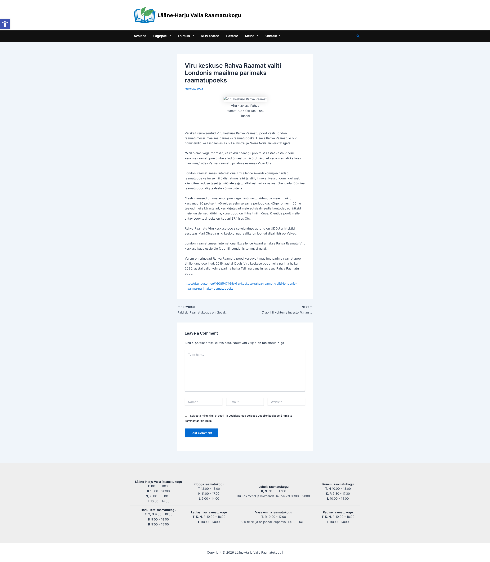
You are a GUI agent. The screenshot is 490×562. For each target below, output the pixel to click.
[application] (169, 36)
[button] (5, 24)
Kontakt (271, 36)
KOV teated (210, 36)
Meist (249, 36)
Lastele (232, 36)
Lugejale (160, 36)
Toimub (184, 36)
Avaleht (140, 36)
